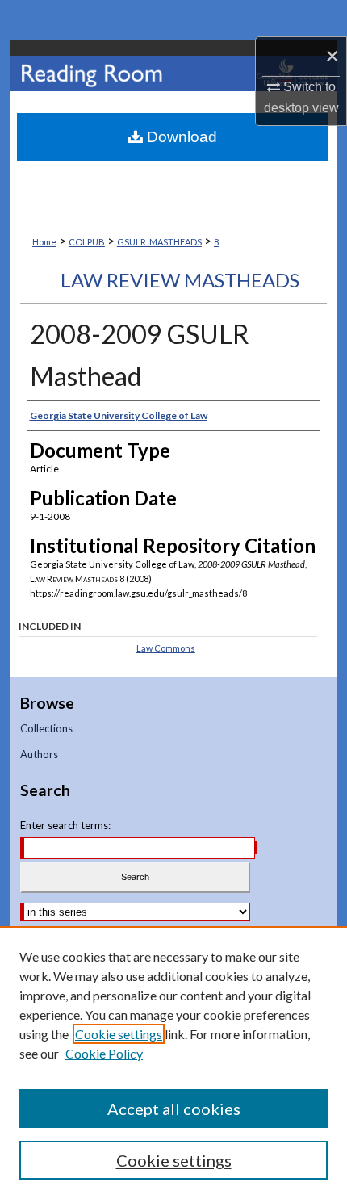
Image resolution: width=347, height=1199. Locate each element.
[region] (173, 1062)
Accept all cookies (173, 1108)
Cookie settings (118, 1034)
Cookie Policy (104, 1053)
